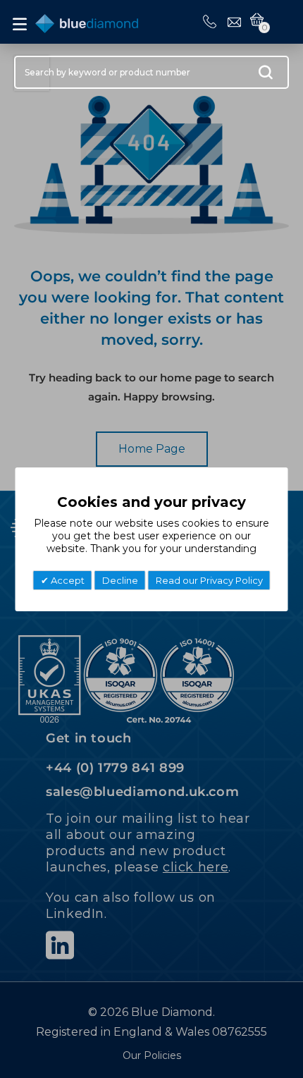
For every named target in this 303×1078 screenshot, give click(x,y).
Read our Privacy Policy (209, 580)
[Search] (265, 75)
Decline (120, 580)
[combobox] (151, 72)
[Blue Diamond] (86, 21)
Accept (67, 580)
